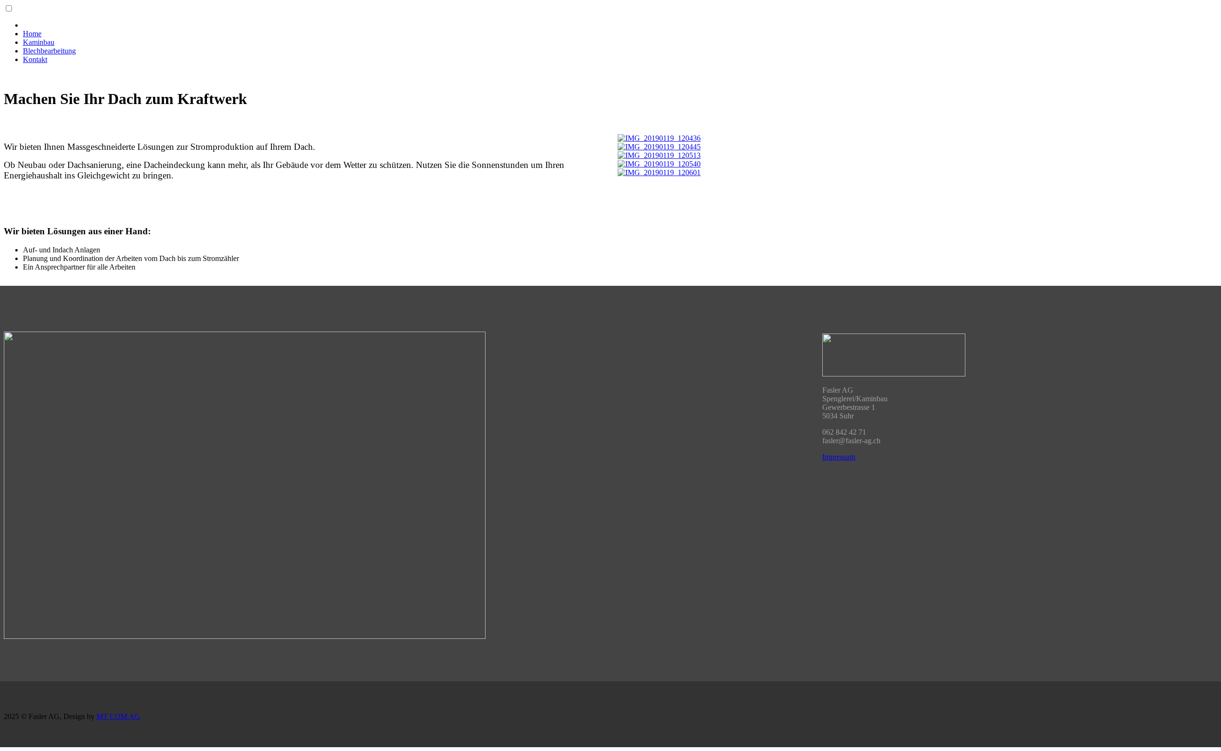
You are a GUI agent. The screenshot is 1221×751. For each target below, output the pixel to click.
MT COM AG (118, 716)
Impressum (838, 457)
